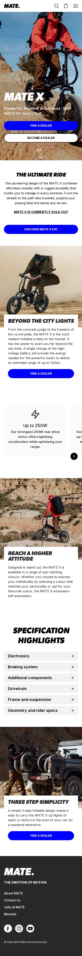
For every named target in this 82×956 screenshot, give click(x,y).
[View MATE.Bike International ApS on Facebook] (8, 928)
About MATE (13, 893)
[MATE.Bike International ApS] (12, 6)
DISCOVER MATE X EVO (41, 229)
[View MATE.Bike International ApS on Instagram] (19, 928)
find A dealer (41, 835)
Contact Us (12, 900)
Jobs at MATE (14, 907)
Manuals (10, 914)
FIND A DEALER (41, 125)
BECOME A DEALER (41, 138)
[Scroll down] (41, 156)
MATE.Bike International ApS (30, 942)
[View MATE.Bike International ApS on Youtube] (30, 928)
